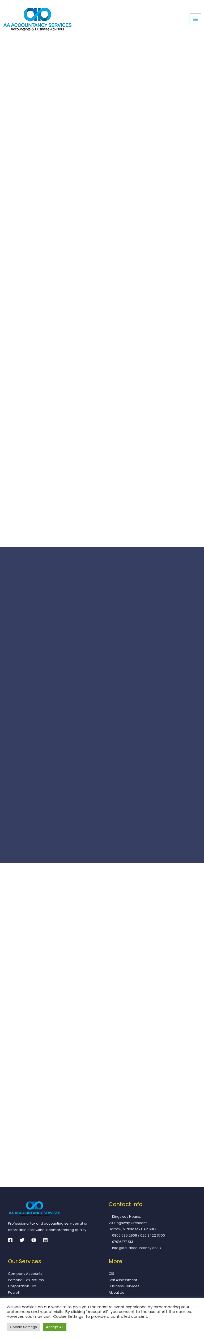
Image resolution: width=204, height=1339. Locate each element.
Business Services (124, 1286)
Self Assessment (123, 1280)
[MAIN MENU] (195, 19)
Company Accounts (25, 1273)
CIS (111, 1273)
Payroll (14, 1292)
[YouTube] (33, 1240)
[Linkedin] (45, 1240)
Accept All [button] (54, 1326)
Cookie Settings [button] (23, 1326)
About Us (116, 1292)
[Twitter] (22, 1240)
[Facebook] (10, 1240)
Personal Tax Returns (26, 1280)
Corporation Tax (22, 1286)
